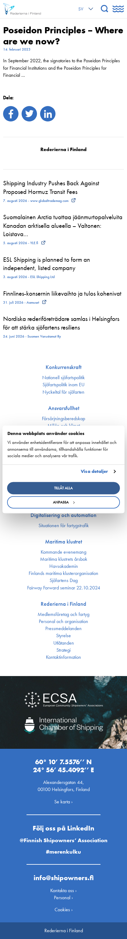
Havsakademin (63, 566)
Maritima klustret (63, 541)
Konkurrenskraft (63, 367)
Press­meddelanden (63, 628)
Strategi (63, 650)
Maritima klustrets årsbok (63, 559)
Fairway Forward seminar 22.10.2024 (63, 587)
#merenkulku (63, 851)
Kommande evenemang (63, 552)
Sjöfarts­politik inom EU (63, 384)
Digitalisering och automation (63, 515)
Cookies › (64, 909)
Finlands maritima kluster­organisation (63, 573)
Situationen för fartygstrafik (64, 525)
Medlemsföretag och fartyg (63, 614)
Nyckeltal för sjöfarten (63, 392)
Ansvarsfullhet (63, 408)
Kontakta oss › (63, 890)
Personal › (63, 897)
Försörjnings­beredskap (63, 418)
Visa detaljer (94, 471)
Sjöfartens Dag (64, 580)
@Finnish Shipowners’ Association (64, 840)
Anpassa (61, 502)
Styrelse (63, 635)
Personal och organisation (63, 621)
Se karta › (63, 801)
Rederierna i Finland (63, 604)
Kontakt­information (63, 657)
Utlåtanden (63, 643)
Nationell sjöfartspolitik (63, 377)
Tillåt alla (63, 488)
